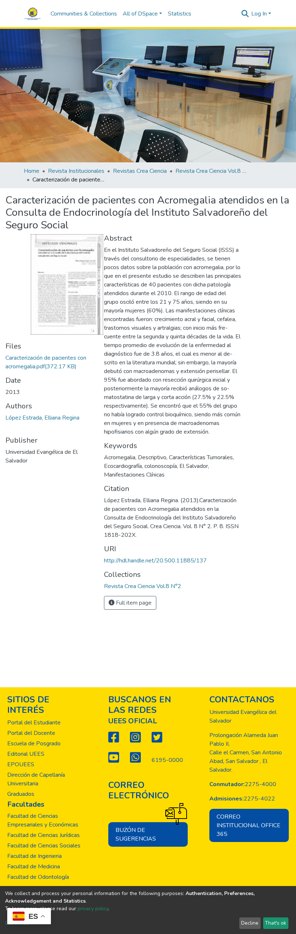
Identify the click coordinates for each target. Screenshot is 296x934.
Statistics (179, 14)
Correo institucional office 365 (248, 825)
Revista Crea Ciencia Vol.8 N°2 (211, 171)
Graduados (20, 794)
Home (31, 171)
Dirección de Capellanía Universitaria (36, 779)
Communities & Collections (84, 14)
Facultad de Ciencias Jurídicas (43, 835)
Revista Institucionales (76, 171)
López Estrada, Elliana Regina (42, 418)
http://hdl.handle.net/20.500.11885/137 (155, 561)
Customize (17, 923)
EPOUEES (20, 764)
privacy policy (93, 908)
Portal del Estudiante (34, 723)
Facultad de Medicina (33, 867)
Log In (259, 14)
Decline (249, 923)
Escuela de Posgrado (34, 743)
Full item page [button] (133, 603)
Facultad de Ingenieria (34, 856)
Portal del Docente (31, 733)
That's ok (275, 923)
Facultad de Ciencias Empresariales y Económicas (42, 820)
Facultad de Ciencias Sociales (43, 846)
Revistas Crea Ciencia (140, 171)
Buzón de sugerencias (136, 834)
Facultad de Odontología (38, 877)
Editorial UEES (25, 754)
